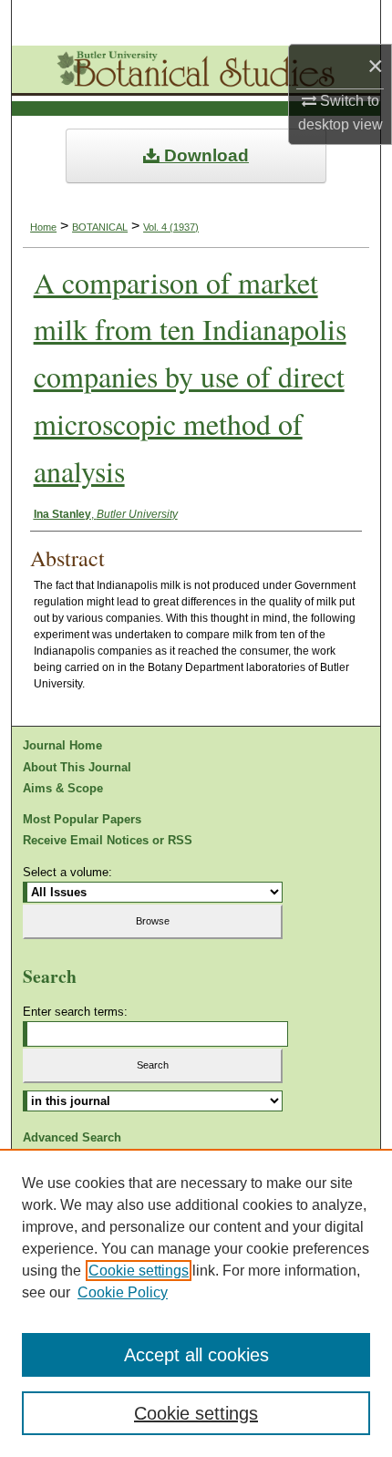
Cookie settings (138, 1270)
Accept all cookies (196, 1355)
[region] (196, 1303)
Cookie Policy (122, 1292)
